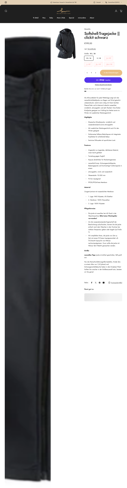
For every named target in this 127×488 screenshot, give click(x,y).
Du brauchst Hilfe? (116, 283)
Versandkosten (91, 49)
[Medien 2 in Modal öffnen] (65, 43)
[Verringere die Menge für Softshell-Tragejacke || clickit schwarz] (86, 73)
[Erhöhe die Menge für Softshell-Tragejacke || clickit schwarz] (96, 73)
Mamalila (87, 29)
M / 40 (108, 58)
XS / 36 (88, 58)
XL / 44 (98, 64)
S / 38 (99, 58)
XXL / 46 (109, 64)
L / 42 (88, 64)
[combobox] (98, 2)
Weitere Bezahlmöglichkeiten (103, 85)
